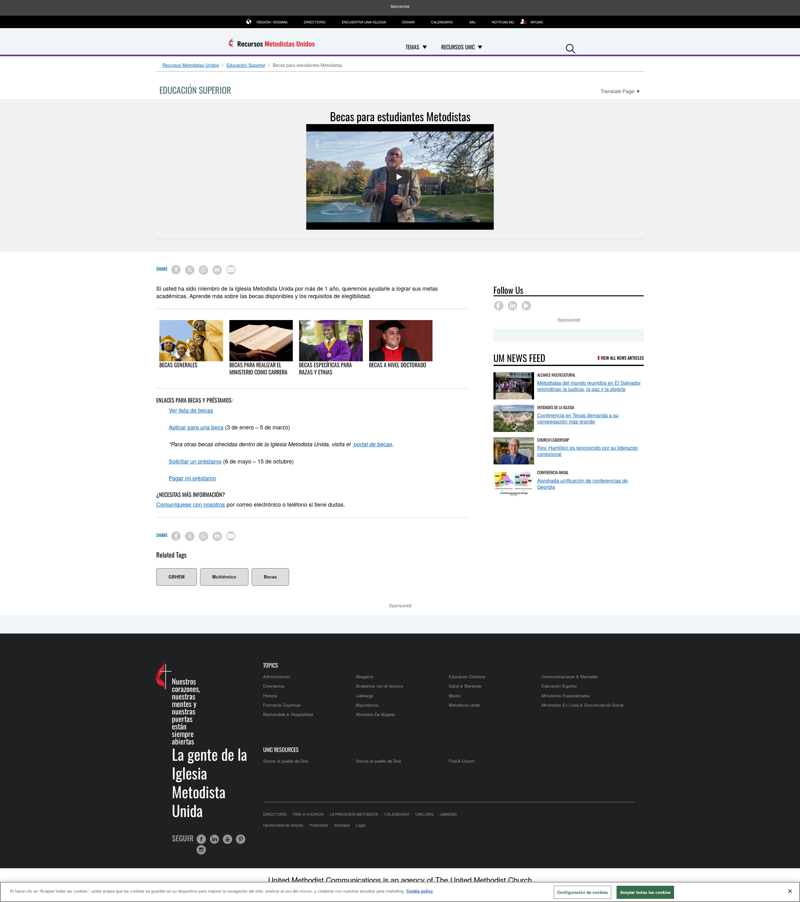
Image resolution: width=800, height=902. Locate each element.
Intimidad (342, 825)
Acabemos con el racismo (379, 686)
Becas (270, 577)
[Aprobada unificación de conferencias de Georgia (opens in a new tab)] (513, 483)
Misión (455, 696)
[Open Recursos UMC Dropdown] (480, 46)
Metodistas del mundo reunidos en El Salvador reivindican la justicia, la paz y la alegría (589, 386)
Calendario (442, 21)
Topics (270, 665)
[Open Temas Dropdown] (424, 46)
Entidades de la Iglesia (555, 407)
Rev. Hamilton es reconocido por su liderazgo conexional (587, 451)
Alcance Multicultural (556, 375)
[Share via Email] (231, 269)
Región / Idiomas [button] (272, 21)
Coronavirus (274, 686)
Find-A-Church (462, 761)
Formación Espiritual (281, 705)
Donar (408, 21)
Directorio (315, 21)
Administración (276, 676)
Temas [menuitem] (412, 47)
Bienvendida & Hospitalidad (288, 714)
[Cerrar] (790, 891)
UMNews (448, 814)
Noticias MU (503, 21)
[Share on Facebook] (176, 269)
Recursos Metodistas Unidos (190, 65)
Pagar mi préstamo (192, 478)
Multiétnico (224, 577)
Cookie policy (419, 891)
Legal (361, 825)
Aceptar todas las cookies (645, 892)
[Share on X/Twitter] (189, 270)
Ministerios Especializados (566, 696)
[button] (570, 47)
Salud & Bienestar (465, 686)
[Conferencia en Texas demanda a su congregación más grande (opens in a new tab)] (513, 418)
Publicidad (319, 825)
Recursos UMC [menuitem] (458, 47)
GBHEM (176, 577)
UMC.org (424, 814)
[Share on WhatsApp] (203, 270)
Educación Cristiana (467, 676)
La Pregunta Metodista (354, 814)
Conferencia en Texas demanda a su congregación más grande (577, 418)
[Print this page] (217, 270)
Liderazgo (364, 696)
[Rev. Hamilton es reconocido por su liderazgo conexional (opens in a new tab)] (513, 450)
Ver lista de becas (191, 410)
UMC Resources (281, 749)
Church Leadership (553, 440)
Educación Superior (246, 65)
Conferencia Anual (552, 472)
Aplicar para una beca (196, 427)
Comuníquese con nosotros (190, 504)
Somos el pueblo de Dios (285, 761)
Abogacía (364, 676)
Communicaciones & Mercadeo (570, 676)
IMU (472, 21)
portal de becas (373, 444)
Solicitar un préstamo (195, 461)
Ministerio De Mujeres (375, 714)
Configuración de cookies (582, 892)
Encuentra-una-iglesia (364, 21)
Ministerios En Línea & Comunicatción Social (582, 705)
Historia (270, 696)
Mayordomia (367, 705)
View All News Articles (622, 357)
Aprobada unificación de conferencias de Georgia (582, 483)
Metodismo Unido (464, 705)
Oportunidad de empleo (283, 825)
